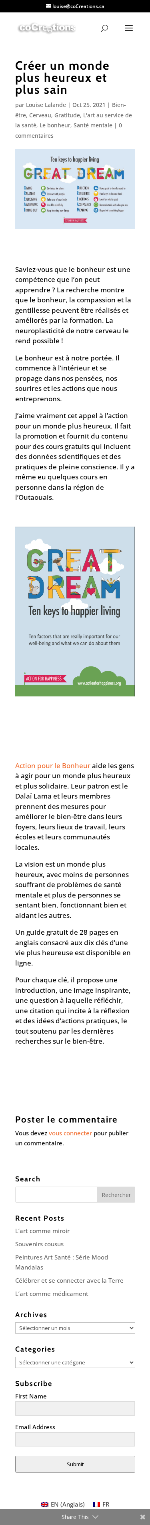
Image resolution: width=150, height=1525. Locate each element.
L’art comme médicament (51, 1294)
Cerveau (40, 115)
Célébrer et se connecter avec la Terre (69, 1280)
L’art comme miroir (42, 1231)
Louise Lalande (46, 105)
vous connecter (70, 1133)
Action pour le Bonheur (52, 765)
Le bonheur (55, 125)
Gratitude (67, 115)
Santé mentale (93, 125)
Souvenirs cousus (39, 1244)
